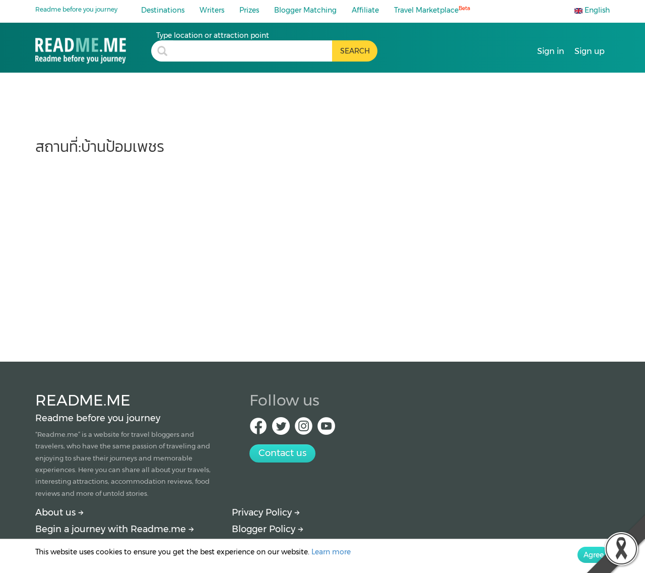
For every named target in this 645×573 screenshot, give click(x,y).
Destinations (162, 10)
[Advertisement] (322, 253)
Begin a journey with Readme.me (111, 529)
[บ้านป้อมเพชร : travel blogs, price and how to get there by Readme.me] (93, 47)
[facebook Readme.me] (258, 429)
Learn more (331, 551)
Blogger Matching (305, 10)
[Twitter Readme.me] (281, 429)
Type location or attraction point (212, 35)
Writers (212, 10)
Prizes (249, 10)
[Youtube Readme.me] (326, 429)
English (596, 10)
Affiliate (365, 10)
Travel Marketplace (432, 10)
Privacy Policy (263, 512)
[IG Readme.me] (303, 429)
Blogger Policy (265, 529)
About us (56, 512)
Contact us (282, 453)
